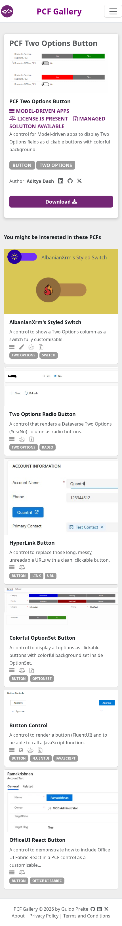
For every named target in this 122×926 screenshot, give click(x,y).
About (18, 916)
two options (56, 165)
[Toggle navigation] (113, 11)
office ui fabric (47, 880)
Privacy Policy (44, 916)
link (36, 575)
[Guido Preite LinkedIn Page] (99, 909)
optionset (42, 678)
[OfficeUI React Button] (61, 801)
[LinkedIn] (60, 180)
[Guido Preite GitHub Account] (93, 909)
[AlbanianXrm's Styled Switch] (61, 281)
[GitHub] (70, 180)
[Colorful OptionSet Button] (61, 608)
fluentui (40, 758)
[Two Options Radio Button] (61, 386)
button (21, 165)
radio (47, 447)
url (50, 575)
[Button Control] (61, 703)
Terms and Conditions (86, 916)
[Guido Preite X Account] (106, 909)
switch (48, 355)
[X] (79, 180)
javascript (65, 758)
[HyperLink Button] (61, 497)
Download (58, 201)
